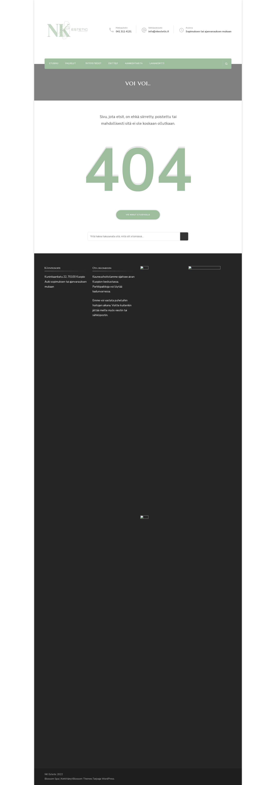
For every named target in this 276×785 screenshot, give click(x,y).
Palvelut (70, 63)
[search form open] (226, 63)
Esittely (113, 63)
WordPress (108, 778)
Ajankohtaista (134, 63)
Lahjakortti (157, 63)
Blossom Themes (82, 778)
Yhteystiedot (93, 63)
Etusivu (53, 63)
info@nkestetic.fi (158, 31)
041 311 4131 (123, 31)
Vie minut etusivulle (138, 215)
